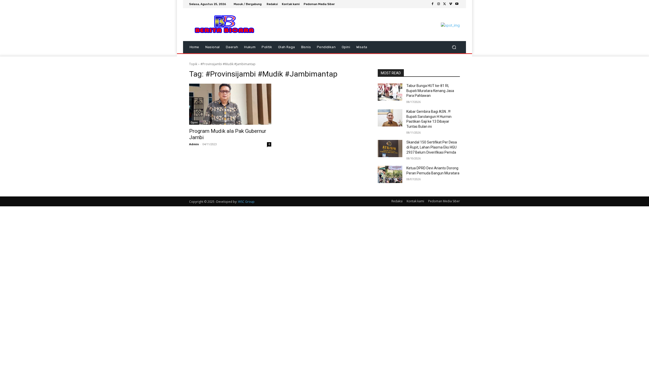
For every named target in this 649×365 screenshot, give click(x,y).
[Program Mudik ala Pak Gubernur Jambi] (230, 104)
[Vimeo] (451, 4)
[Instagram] (439, 4)
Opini (194, 122)
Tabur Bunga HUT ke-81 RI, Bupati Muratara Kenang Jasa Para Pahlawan (430, 91)
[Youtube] (457, 4)
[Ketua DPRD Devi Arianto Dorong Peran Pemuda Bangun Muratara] (390, 174)
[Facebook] (432, 4)
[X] (445, 4)
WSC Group (246, 201)
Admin (194, 144)
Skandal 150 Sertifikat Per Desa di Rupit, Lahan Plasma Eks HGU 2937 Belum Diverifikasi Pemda (431, 147)
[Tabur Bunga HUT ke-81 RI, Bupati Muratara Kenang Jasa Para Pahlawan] (390, 92)
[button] (454, 47)
